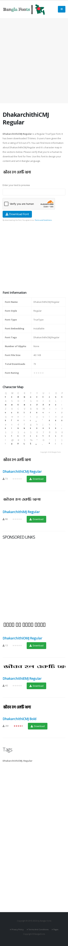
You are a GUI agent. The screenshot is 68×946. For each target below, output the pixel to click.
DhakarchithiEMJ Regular (22, 678)
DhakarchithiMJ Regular (21, 511)
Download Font (18, 214)
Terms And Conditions (38, 929)
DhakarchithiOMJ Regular (22, 638)
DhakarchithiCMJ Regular (22, 471)
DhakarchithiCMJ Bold (19, 718)
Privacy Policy (18, 929)
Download (37, 478)
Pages (55, 929)
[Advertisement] (34, 61)
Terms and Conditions (43, 220)
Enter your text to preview (16, 185)
